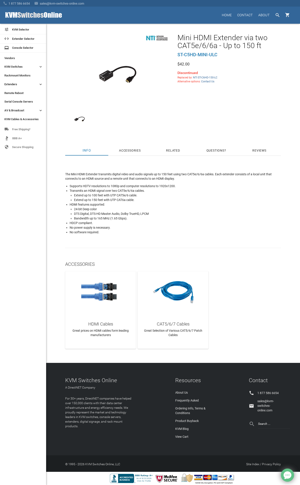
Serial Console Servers (18, 101)
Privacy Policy (271, 464)
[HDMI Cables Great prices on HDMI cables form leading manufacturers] (100, 291)
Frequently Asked (187, 400)
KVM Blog (182, 429)
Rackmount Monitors (17, 75)
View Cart (181, 436)
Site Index (252, 464)
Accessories (130, 150)
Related (173, 150)
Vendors (9, 58)
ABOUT (264, 15)
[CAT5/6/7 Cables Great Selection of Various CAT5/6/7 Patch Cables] (173, 291)
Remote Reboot (13, 93)
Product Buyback (187, 421)
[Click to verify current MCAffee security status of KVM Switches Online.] (167, 483)
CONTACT (245, 15)
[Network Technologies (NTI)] (156, 41)
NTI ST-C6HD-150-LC (205, 77)
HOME (227, 15)
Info (87, 150)
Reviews (259, 150)
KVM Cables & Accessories (21, 119)
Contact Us (207, 81)
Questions (215, 150)
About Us (181, 392)
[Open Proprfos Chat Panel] (287, 475)
